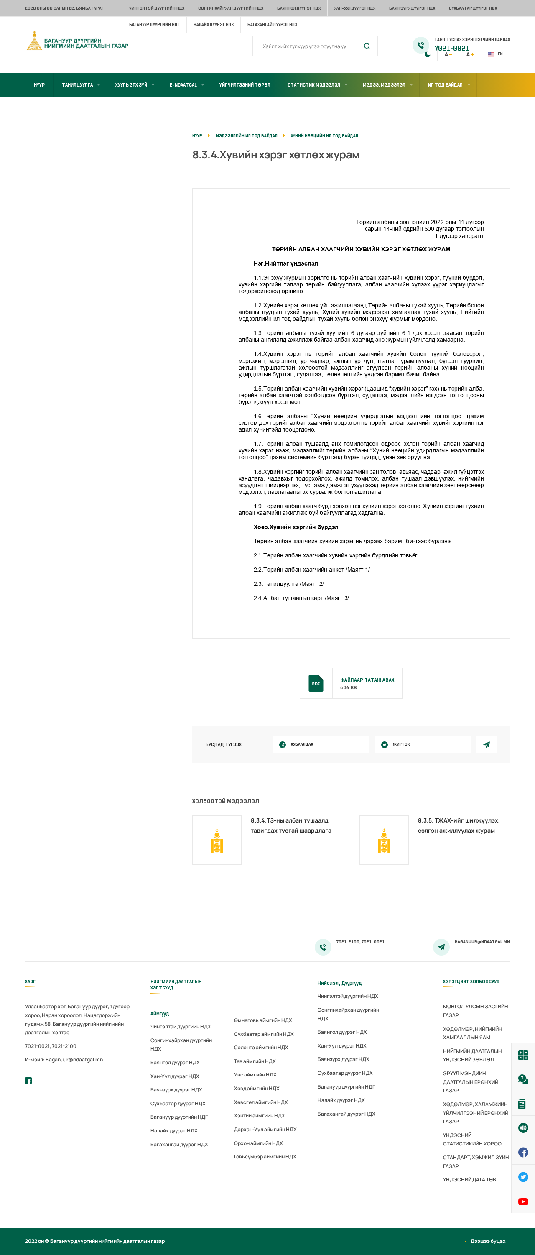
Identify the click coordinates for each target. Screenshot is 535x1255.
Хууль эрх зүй (131, 85)
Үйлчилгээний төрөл (244, 85)
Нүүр (39, 85)
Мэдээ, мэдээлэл (384, 85)
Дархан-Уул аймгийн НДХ (265, 1129)
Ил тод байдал (445, 85)
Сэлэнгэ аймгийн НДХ (261, 1047)
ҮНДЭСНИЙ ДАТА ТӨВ (469, 1179)
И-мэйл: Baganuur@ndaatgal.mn (64, 1059)
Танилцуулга (77, 85)
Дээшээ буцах (488, 1241)
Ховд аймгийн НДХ (257, 1088)
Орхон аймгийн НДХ (258, 1143)
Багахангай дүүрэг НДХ (272, 24)
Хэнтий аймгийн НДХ (259, 1115)
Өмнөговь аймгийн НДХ (263, 1020)
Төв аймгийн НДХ (255, 1061)
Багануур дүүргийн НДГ (154, 24)
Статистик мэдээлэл (314, 85)
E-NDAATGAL (183, 85)
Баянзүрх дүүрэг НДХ (412, 8)
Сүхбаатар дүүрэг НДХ (473, 8)
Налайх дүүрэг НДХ (214, 24)
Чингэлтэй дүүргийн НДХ (156, 8)
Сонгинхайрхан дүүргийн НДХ (230, 8)
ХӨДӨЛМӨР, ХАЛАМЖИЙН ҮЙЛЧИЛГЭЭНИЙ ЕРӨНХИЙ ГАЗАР (475, 1113)
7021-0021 (451, 48)
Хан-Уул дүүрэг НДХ (354, 8)
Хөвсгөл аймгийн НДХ (261, 1102)
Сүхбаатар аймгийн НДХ (264, 1034)
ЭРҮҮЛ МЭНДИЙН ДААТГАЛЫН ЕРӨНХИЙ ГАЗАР (470, 1082)
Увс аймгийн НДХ (255, 1074)
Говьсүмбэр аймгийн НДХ (265, 1156)
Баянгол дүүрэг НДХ (299, 8)
